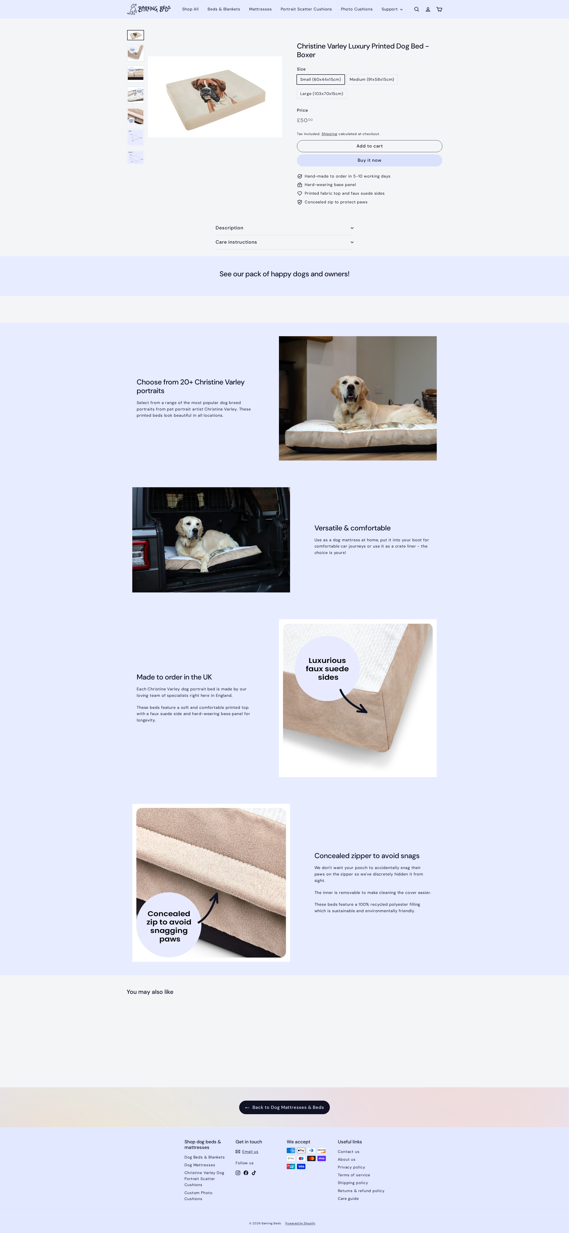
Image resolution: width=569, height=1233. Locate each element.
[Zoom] (215, 97)
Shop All (190, 9)
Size (301, 69)
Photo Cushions (357, 9)
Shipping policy (353, 1182)
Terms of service (354, 1174)
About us (347, 1159)
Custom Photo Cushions (198, 1195)
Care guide (348, 1198)
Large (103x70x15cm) (321, 93)
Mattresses (260, 9)
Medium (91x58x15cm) (372, 79)
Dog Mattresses (199, 1164)
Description (230, 228)
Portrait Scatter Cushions (306, 9)
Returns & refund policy (361, 1190)
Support (390, 9)
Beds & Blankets (224, 9)
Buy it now (370, 160)
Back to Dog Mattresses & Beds (287, 1107)
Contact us (349, 1151)
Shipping (329, 134)
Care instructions (236, 242)
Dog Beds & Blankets (204, 1157)
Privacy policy (351, 1167)
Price (302, 110)
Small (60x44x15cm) (320, 79)
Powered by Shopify (300, 1223)
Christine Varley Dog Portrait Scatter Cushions (204, 1178)
